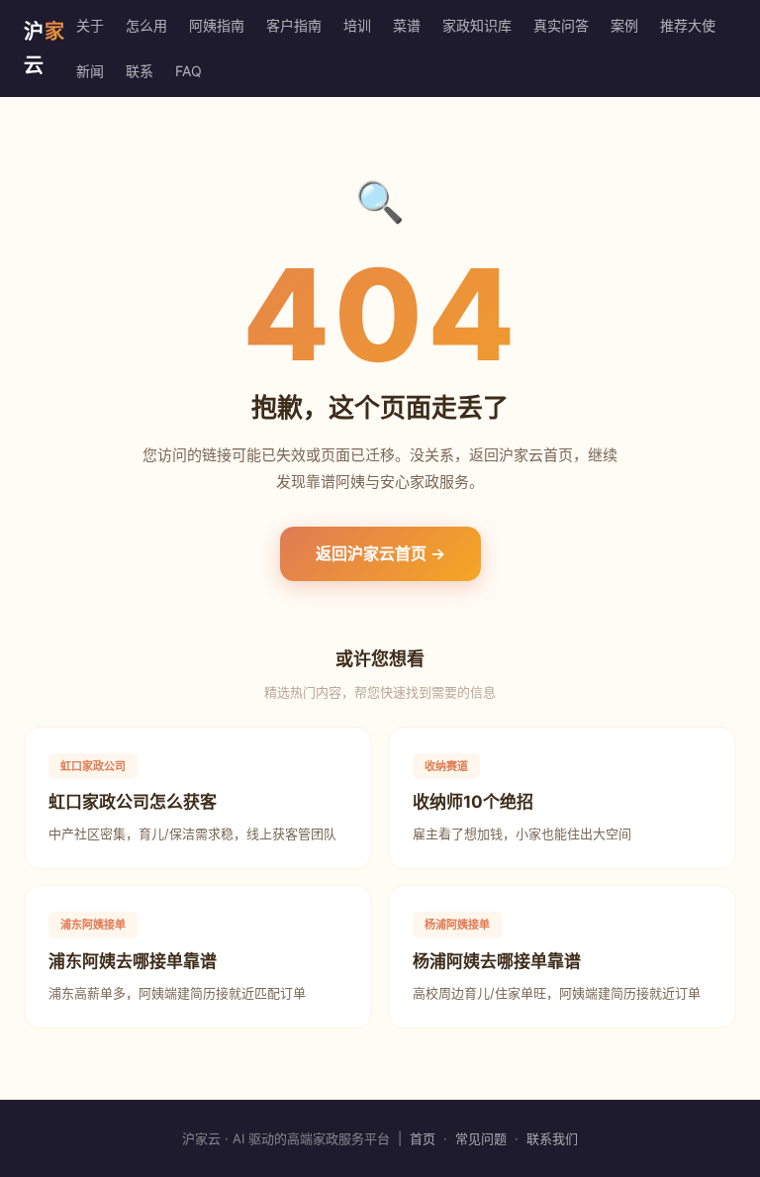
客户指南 (294, 25)
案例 (624, 25)
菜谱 (407, 25)
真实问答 (561, 25)
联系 (139, 70)
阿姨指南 (216, 25)
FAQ (188, 70)
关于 (90, 25)
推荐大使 (687, 25)
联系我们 (552, 1138)
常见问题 (481, 1138)
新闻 (90, 70)
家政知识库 (477, 25)
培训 (357, 25)
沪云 (44, 48)
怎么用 (146, 25)
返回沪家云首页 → (380, 553)
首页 (422, 1138)
